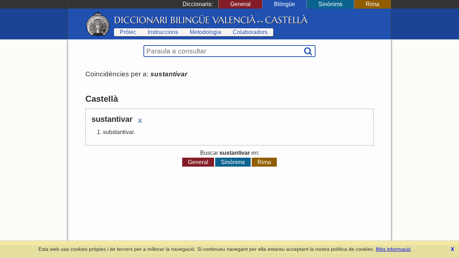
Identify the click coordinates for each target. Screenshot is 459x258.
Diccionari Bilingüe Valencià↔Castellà (211, 20)
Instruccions (163, 32)
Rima (372, 4)
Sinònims (330, 4)
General (240, 4)
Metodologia (205, 32)
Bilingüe (284, 4)
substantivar (118, 132)
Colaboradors (250, 32)
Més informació (393, 249)
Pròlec (128, 32)
